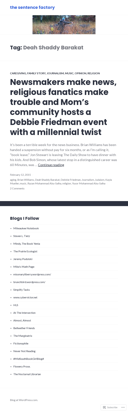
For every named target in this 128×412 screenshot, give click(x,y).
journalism (55, 73)
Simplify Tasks (21, 289)
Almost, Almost (22, 320)
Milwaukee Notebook (26, 228)
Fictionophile (20, 343)
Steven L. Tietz (21, 235)
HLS (15, 305)
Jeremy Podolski (22, 258)
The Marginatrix (22, 335)
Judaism (99, 179)
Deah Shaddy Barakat (47, 179)
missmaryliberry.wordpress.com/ (32, 274)
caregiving (18, 73)
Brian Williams (25, 179)
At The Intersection (24, 312)
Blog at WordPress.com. (24, 399)
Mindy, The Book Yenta (26, 243)
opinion (80, 73)
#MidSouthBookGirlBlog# (28, 358)
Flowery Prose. (21, 366)
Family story (36, 73)
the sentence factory (32, 7)
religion (94, 73)
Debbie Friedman (71, 179)
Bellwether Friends (24, 328)
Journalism (88, 179)
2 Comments (17, 188)
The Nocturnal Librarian (27, 374)
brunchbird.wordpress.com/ (29, 282)
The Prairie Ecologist (25, 251)
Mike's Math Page (23, 266)
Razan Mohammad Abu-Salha (44, 183)
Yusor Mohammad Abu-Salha (88, 183)
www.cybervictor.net (25, 297)
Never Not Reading (24, 351)
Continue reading (51, 165)
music (69, 73)
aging (13, 179)
